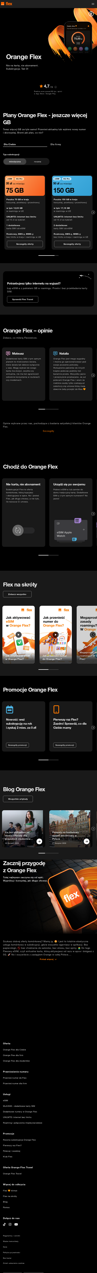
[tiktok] (4, 1224)
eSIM (5, 1100)
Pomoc (6, 1207)
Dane (5, 1247)
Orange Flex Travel (12, 1173)
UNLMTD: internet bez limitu (17, 1117)
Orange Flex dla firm (13, 1055)
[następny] (93, 212)
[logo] (6, 3)
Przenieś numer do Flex (15, 1078)
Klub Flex (7, 1156)
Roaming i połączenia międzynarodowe (22, 1122)
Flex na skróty (10, 1196)
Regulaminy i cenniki (11, 1236)
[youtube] (16, 1224)
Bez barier (7, 1258)
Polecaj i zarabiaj (11, 1151)
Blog (5, 1201)
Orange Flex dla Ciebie (14, 1049)
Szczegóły (48, 430)
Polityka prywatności (11, 1252)
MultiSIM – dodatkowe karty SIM (19, 1106)
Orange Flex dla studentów (16, 1061)
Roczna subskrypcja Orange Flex (19, 1140)
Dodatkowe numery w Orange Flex (20, 1111)
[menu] (93, 4)
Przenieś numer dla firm (15, 1083)
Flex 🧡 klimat (10, 1190)
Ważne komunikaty (11, 1241)
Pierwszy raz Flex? (12, 1145)
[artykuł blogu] (39, 841)
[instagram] (10, 1224)
